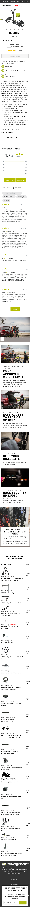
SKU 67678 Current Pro (8, 63)
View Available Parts (7, 40)
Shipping (9, 46)
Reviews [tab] (7, 188)
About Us (14, 879)
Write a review (21, 180)
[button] (15, 161)
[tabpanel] (15, 252)
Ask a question (9, 180)
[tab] (17, 188)
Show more (15, 309)
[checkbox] (6, 200)
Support (14, 884)
